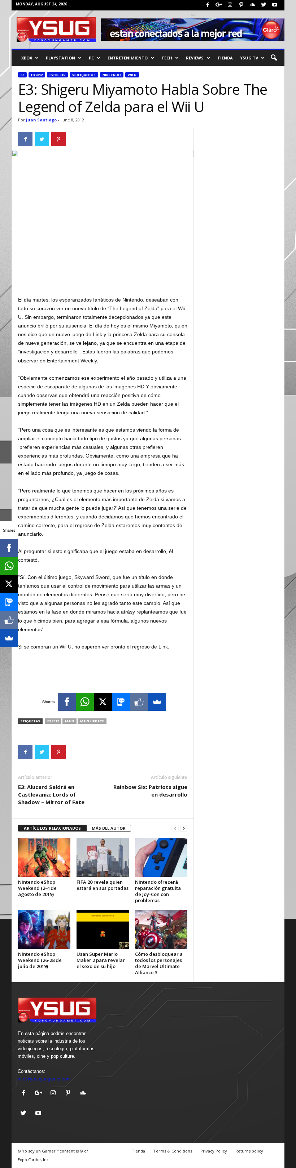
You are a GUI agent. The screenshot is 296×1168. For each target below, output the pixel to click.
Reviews (195, 58)
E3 (22, 74)
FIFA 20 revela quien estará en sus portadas (103, 885)
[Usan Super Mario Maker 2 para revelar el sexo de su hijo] (103, 929)
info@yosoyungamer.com (44, 1079)
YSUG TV (249, 58)
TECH (166, 58)
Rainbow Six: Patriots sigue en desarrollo (150, 790)
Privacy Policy (213, 1151)
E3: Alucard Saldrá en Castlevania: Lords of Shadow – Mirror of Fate (51, 794)
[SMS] (121, 702)
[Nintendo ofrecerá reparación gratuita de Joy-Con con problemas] (161, 857)
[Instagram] (230, 5)
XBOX (26, 58)
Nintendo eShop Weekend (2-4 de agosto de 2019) (37, 888)
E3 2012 (37, 74)
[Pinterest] (241, 5)
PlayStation (60, 58)
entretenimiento (128, 58)
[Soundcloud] (252, 5)
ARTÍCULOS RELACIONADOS (52, 828)
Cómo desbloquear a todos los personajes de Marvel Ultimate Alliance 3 (159, 963)
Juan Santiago (41, 119)
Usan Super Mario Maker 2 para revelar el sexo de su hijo (101, 960)
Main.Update (92, 721)
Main (69, 721)
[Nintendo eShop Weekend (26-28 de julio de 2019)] (44, 929)
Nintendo (112, 74)
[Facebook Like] (139, 702)
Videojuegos (84, 74)
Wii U (132, 74)
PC (91, 58)
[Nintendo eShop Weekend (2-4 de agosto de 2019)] (44, 857)
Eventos (57, 74)
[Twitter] (263, 5)
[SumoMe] (157, 702)
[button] (274, 58)
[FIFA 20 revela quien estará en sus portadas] (103, 857)
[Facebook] (207, 5)
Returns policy (249, 1151)
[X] (103, 702)
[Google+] (218, 5)
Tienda (225, 58)
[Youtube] (274, 5)
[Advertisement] (102, 276)
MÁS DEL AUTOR (109, 828)
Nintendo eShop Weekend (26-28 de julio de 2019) (40, 960)
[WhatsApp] (85, 702)
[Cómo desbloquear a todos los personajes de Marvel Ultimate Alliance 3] (161, 929)
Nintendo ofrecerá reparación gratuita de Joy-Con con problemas (158, 891)
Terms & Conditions (172, 1151)
